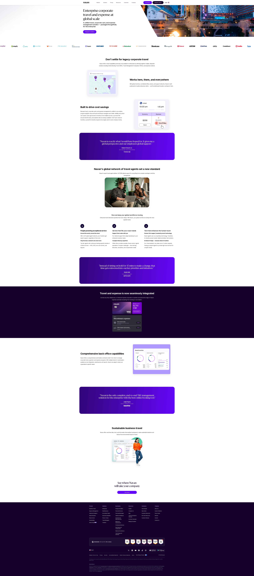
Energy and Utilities (119, 508)
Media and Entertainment (118, 522)
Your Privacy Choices (140, 555)
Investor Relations (158, 510)
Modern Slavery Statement (125, 555)
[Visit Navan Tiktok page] (142, 550)
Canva (163, 566)
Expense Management (93, 510)
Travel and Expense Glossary (132, 516)
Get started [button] (147, 2)
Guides (130, 508)
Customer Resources (146, 513)
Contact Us (157, 520)
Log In (166, 2)
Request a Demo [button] (89, 32)
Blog (129, 513)
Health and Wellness (119, 515)
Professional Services (119, 525)
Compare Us (131, 510)
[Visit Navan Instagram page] (146, 550)
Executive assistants (106, 515)
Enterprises (104, 508)
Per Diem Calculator (133, 519)
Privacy (101, 555)
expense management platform (114, 566)
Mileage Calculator (132, 521)
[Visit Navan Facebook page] (139, 550)
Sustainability (91, 520)
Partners (156, 515)
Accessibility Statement (113, 555)
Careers (156, 517)
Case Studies (144, 508)
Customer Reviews (145, 517)
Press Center (157, 513)
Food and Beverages (119, 513)
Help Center (144, 510)
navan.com (100, 571)
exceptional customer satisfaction (112, 568)
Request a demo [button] (158, 2)
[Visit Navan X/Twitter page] (129, 551)
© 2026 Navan (162, 555)
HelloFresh (91, 567)
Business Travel (92, 508)
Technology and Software (118, 534)
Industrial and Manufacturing (118, 518)
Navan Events (92, 517)
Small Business (105, 510)
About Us (156, 508)
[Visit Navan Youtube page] (135, 550)
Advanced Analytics (93, 513)
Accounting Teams (106, 513)
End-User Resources (146, 515)
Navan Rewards (92, 515)
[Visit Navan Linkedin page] (132, 550)
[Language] (168, 2)
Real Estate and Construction (118, 528)
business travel (104, 566)
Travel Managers (105, 520)
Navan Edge (92, 522)
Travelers (104, 522)
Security (105, 555)
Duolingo (99, 567)
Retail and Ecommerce (119, 530)
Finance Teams (105, 517)
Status (133, 555)
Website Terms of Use (93, 555)
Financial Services (119, 510)
